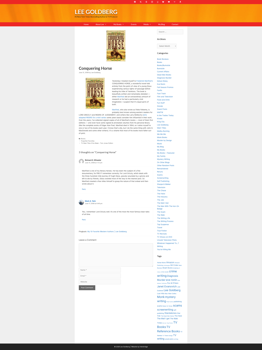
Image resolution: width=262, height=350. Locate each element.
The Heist (161, 194)
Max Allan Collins (170, 293)
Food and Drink (163, 100)
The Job (160, 200)
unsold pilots (169, 339)
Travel (159, 227)
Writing (160, 246)
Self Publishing (163, 181)
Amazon (170, 262)
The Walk (161, 215)
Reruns (160, 172)
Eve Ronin (161, 84)
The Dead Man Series (167, 316)
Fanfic (159, 90)
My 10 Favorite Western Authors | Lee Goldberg (107, 231)
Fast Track (161, 94)
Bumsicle (160, 68)
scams (177, 305)
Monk (161, 297)
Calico (158, 272)
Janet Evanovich (167, 286)
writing (176, 339)
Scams (160, 175)
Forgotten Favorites (87, 141)
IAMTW (160, 112)
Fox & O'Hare (172, 283)
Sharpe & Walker (164, 184)
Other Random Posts (165, 165)
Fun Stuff (161, 103)
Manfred (120, 97)
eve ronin (171, 279)
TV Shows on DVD (164, 237)
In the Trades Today (165, 115)
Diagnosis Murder (164, 78)
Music (159, 144)
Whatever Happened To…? (168, 243)
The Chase (161, 190)
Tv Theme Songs (168, 335)
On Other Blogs (163, 162)
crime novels (165, 272)
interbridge (144, 347)
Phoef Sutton (170, 301)
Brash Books (168, 268)
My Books (117, 24)
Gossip (160, 106)
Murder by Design (164, 140)
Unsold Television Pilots (167, 240)
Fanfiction (164, 283)
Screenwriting (162, 178)
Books (83, 139)
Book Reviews (163, 59)
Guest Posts (162, 109)
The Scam (161, 212)
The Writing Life (163, 218)
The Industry (162, 197)
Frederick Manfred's (144, 81)
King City (160, 122)
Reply (84, 189)
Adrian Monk (161, 262)
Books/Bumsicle (163, 65)
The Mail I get (163, 318)
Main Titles (161, 128)
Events (134, 24)
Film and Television (165, 97)
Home (86, 24)
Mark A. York (90, 201)
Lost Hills (160, 293)
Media (146, 24)
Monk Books (162, 137)
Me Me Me (161, 134)
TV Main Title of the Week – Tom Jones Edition (97, 143)
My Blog (161, 24)
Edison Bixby (162, 81)
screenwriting (165, 309)
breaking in (176, 268)
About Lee (100, 24)
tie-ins (164, 323)
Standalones (170, 313)
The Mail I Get (163, 203)
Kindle (159, 119)
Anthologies (167, 265)
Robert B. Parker (168, 306)
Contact (175, 24)
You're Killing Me (164, 249)
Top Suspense (163, 224)
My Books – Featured (165, 153)
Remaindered (162, 169)
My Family (161, 156)
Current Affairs (163, 72)
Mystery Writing (163, 159)
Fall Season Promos (165, 87)
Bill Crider (174, 265)
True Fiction (162, 231)
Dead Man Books (164, 75)
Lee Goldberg (96, 11)
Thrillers (159, 323)
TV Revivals (162, 234)
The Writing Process (165, 221)
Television (161, 187)
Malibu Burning (163, 131)
